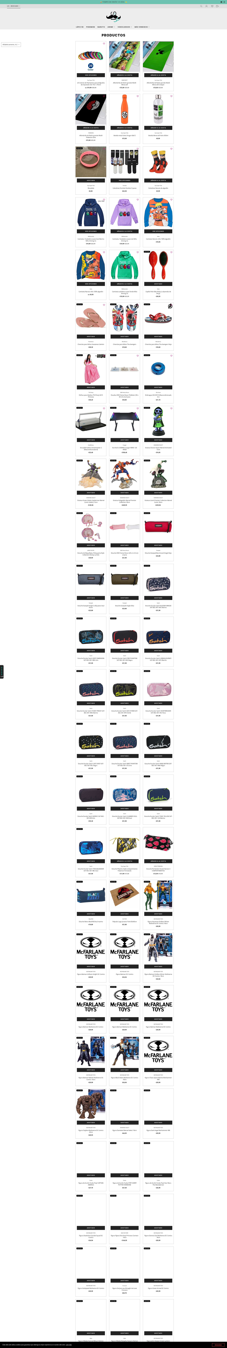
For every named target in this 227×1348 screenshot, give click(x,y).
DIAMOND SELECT (158, 445)
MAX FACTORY (124, 1233)
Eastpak (158, 550)
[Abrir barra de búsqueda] (202, 6)
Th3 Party (91, 392)
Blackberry (124, 341)
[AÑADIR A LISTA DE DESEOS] (104, 43)
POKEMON (90, 27)
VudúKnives (91, 445)
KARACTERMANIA (158, 866)
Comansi (124, 1285)
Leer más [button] (69, 1345)
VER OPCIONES (91, 75)
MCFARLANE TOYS (158, 919)
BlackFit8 (91, 919)
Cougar (124, 445)
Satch (158, 603)
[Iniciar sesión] (207, 6)
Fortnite (125, 185)
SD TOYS (124, 919)
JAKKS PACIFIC (90, 550)
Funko (90, 1180)
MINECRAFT (125, 80)
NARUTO (101, 27)
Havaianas (91, 341)
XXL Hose (158, 392)
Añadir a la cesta (124, 75)
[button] (2, 672)
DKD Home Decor (124, 392)
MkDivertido (91, 236)
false (158, 236)
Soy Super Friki (91, 80)
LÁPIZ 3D (80, 27)
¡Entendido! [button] (218, 1345)
